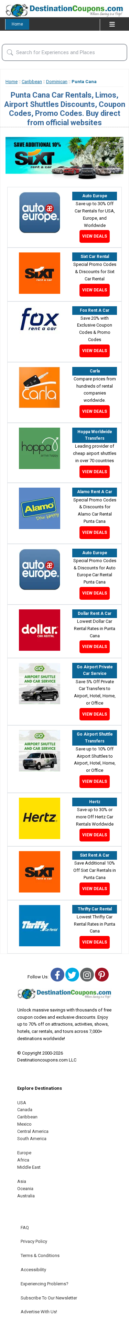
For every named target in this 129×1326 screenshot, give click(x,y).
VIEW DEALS (94, 236)
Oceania (25, 1188)
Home (17, 24)
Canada (24, 1109)
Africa (23, 1160)
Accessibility (33, 1269)
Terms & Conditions (40, 1255)
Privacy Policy (34, 1241)
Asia (21, 1181)
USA (21, 1102)
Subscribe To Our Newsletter (49, 1297)
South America (31, 1138)
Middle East (29, 1167)
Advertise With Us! (39, 1311)
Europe (24, 1152)
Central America (33, 1131)
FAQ (25, 1227)
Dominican (56, 81)
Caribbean (32, 81)
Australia (26, 1195)
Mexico (24, 1124)
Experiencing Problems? (44, 1283)
